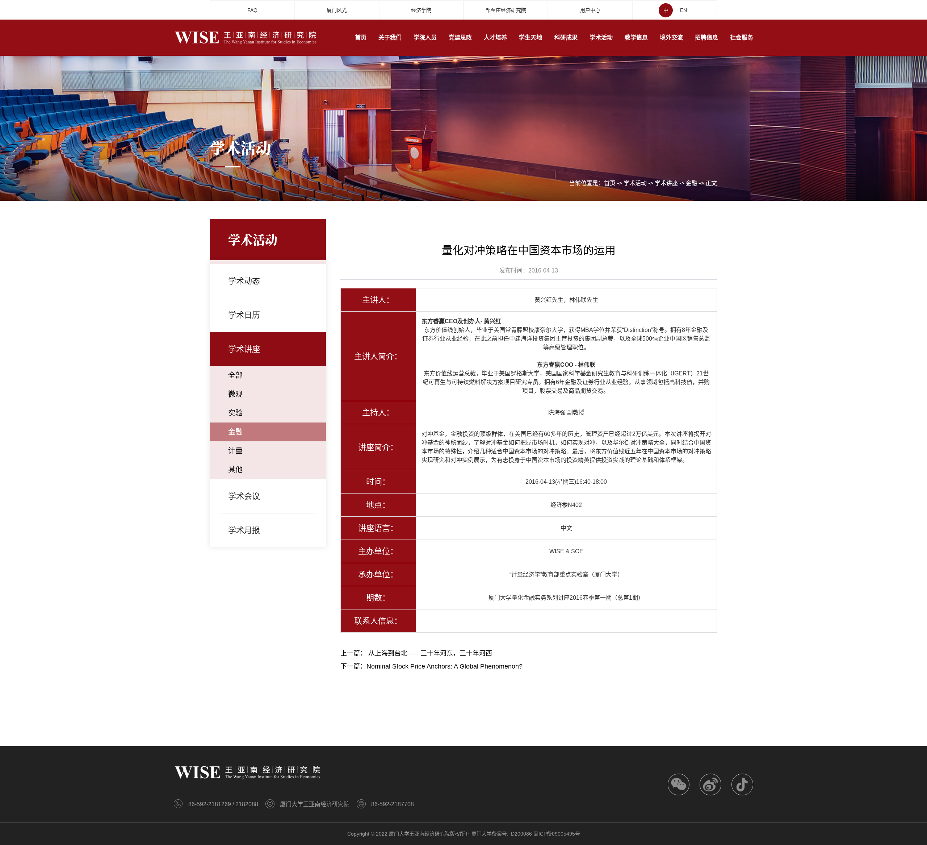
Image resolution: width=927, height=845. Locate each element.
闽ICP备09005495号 (556, 834)
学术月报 (244, 530)
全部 (235, 375)
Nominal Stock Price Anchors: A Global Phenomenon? (444, 666)
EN (683, 10)
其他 (235, 470)
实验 (235, 413)
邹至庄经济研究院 (506, 10)
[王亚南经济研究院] (246, 37)
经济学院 (421, 10)
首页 (610, 183)
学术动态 (244, 281)
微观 (235, 394)
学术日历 (244, 315)
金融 (691, 183)
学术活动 (635, 183)
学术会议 (244, 496)
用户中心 (590, 10)
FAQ (252, 10)
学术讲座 (666, 183)
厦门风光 (337, 10)
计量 (235, 451)
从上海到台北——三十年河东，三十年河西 (430, 653)
